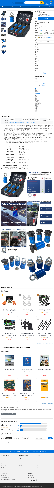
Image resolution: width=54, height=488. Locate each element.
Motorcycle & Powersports (14, 9)
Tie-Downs (33, 122)
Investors (3, 463)
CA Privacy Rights (5, 477)
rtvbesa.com (37, 93)
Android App (30, 475)
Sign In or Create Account (15, 451)
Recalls (38, 462)
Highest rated (17, 438)
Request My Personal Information (8, 479)
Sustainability (4, 465)
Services (12, 6)
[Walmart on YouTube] (34, 480)
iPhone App (30, 473)
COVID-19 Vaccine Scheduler (43, 458)
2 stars (18, 428)
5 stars (18, 423)
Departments (6, 6)
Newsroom (3, 462)
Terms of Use (4, 473)
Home (2, 9)
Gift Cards (21, 465)
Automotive (6, 9)
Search (50, 438)
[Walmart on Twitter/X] (31, 480)
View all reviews (5, 433)
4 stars (18, 425)
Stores (20, 460)
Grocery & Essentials (24, 6)
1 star (18, 430)
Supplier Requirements (5, 467)
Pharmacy (41, 6)
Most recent (8, 438)
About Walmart (4, 458)
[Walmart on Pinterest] (36, 480)
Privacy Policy (4, 475)
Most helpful (25, 438)
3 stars (18, 426)
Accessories (22, 9)
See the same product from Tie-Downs (45, 343)
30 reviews (44, 73)
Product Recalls (40, 465)
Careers (46, 6)
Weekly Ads (43, 451)
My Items (51, 6)
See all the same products (47, 403)
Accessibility (39, 463)
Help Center (26, 451)
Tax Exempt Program (41, 467)
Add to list (42, 41)
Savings (17, 6)
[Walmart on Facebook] (29, 480)
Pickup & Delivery (33, 6)
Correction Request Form (8, 414)
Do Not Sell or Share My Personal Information (10, 481)
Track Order (35, 451)
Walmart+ (21, 463)
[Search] (42, 2)
